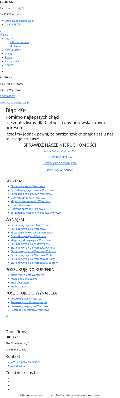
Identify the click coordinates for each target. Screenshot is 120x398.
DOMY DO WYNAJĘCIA (60, 169)
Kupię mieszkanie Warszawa (27, 275)
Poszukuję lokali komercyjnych (29, 302)
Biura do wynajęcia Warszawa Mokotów (34, 262)
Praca (8, 57)
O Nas (8, 53)
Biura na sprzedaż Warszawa (28, 186)
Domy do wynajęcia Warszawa (28, 236)
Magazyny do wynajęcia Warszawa (31, 240)
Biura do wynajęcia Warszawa (28, 229)
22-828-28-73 (12, 24)
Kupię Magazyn (20, 282)
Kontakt (9, 65)
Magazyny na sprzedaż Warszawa (30, 201)
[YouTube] (12, 385)
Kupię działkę (18, 286)
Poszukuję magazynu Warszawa (30, 306)
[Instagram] (12, 389)
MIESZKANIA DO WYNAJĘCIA (60, 163)
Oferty (9, 38)
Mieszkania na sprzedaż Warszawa (31, 194)
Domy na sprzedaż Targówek (28, 209)
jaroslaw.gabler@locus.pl (19, 20)
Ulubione (15, 46)
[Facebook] (12, 378)
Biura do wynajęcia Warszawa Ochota (33, 247)
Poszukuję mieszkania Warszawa (30, 310)
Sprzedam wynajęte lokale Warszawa (32, 190)
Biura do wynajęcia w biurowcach (30, 225)
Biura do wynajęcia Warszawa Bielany (33, 259)
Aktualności (12, 61)
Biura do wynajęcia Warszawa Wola (31, 255)
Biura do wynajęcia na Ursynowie (30, 244)
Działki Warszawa (21, 205)
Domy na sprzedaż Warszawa (28, 197)
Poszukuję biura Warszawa (26, 298)
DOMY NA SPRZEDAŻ (60, 157)
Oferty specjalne (19, 42)
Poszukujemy (13, 50)
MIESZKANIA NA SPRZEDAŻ (60, 151)
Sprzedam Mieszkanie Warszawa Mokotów (36, 212)
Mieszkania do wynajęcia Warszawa (32, 232)
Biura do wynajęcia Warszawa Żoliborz (33, 251)
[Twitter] (12, 381)
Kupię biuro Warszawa (24, 278)
